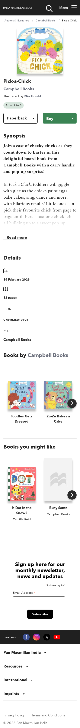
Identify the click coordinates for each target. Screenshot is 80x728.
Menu (63, 8)
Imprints (11, 693)
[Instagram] (36, 637)
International (15, 679)
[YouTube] (57, 637)
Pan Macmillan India (22, 652)
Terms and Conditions (48, 715)
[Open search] (49, 8)
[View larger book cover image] (40, 50)
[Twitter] (46, 637)
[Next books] (72, 403)
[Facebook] (26, 637)
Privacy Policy (14, 715)
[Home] (17, 7)
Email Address (24, 593)
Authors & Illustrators (16, 20)
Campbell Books (45, 20)
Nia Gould (32, 96)
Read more (17, 237)
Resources (13, 666)
